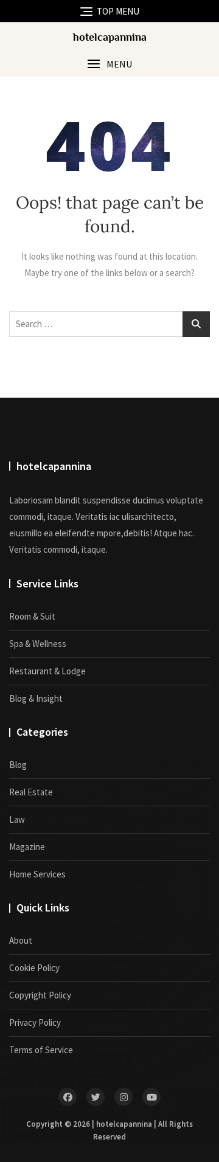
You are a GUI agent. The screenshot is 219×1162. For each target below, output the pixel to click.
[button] (109, 64)
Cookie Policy (34, 968)
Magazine (27, 846)
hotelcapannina (110, 37)
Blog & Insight (36, 698)
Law (17, 819)
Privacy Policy (35, 1022)
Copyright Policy (40, 995)
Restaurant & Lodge (47, 671)
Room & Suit (32, 616)
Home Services (37, 874)
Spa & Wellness (37, 643)
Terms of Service (41, 1050)
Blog (18, 764)
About (20, 940)
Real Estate (31, 792)
